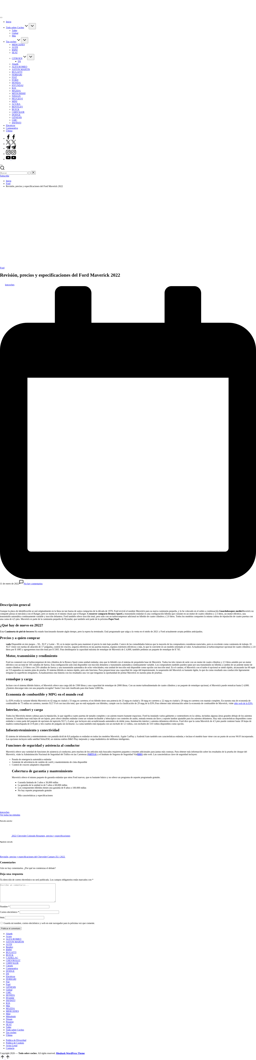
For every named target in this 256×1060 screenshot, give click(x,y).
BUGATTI (11, 952)
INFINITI (10, 1000)
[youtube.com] (11, 159)
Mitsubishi (11, 1016)
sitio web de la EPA (243, 703)
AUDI (9, 944)
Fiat (7, 981)
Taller (8, 1027)
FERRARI (11, 979)
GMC (8, 992)
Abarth (9, 933)
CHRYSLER (12, 963)
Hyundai (10, 998)
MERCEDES (12, 1011)
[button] (29, 173)
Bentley (9, 947)
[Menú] (1, 17)
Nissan (9, 1019)
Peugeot (9, 1022)
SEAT (9, 1024)
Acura (9, 936)
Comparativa (12, 968)
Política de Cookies (15, 1043)
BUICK (9, 955)
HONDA (10, 995)
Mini (8, 1014)
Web (2, 917)
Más (8, 1006)
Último (9, 1035)
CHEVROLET (13, 960)
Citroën (9, 965)
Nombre (4, 906)
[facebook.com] (11, 138)
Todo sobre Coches (15, 1030)
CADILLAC (12, 957)
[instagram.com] (11, 153)
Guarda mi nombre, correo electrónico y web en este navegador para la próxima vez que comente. (49, 923)
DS (7, 973)
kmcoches (4, 812)
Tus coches (11, 1032)
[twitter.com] (11, 144)
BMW (9, 949)
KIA (8, 1003)
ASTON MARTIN (15, 941)
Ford (2, 268)
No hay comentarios (33, 583)
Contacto (10, 1048)
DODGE (10, 971)
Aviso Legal (11, 1045)
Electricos (10, 976)
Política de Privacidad (16, 1040)
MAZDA (10, 1008)
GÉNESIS (11, 987)
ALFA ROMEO (13, 939)
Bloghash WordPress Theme (70, 1053)
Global (9, 990)
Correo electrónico (9, 912)
